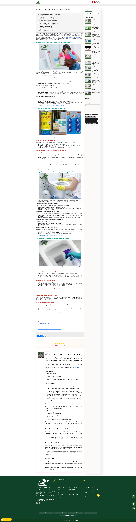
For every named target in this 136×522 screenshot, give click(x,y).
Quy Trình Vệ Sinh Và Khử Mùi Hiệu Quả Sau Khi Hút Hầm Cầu (53, 105)
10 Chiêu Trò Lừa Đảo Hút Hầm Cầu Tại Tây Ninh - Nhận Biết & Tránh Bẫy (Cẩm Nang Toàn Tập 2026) (96, 50)
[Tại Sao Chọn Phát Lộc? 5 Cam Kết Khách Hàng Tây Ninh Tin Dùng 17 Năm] (88, 28)
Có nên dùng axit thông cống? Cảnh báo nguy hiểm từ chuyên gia (95, 57)
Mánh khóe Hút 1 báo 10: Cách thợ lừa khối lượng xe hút (96, 93)
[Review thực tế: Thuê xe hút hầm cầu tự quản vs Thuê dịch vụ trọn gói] (88, 86)
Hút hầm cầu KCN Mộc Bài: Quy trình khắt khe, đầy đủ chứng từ (95, 69)
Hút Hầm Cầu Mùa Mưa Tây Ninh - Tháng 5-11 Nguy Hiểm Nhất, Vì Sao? (96, 36)
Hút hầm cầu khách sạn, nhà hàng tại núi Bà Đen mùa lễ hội (96, 81)
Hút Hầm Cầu (63, 2)
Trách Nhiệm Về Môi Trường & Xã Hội (75, 495)
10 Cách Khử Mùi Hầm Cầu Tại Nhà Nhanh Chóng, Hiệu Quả (53, 235)
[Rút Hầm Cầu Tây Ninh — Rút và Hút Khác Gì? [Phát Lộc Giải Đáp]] (88, 41)
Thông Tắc (69, 2)
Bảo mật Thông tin (72, 489)
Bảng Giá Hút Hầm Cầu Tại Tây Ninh (91, 114)
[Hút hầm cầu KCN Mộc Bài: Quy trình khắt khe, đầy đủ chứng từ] (88, 68)
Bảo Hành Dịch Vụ (72, 491)
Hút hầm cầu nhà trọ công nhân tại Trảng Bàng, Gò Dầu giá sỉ (96, 76)
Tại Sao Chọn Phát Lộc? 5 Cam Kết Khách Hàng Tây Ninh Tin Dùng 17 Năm (96, 29)
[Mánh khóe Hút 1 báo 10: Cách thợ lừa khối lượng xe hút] (88, 93)
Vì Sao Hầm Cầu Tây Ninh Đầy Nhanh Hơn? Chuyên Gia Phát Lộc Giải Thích (96, 22)
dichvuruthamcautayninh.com (47, 323)
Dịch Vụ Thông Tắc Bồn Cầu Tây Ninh (91, 118)
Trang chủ (46, 2)
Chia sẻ (81, 2)
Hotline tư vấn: (6, 520)
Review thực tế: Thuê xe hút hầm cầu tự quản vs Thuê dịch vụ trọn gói (96, 87)
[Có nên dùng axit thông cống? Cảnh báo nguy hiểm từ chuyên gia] (88, 56)
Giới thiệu (52, 2)
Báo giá (133, 497)
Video (85, 2)
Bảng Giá (57, 2)
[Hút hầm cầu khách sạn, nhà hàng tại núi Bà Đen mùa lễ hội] (88, 80)
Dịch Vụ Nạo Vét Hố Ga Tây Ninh (90, 121)
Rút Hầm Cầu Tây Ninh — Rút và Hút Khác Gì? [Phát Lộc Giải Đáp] (96, 42)
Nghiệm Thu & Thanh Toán (73, 494)
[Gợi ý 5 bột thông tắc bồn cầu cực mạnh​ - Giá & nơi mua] (88, 63)
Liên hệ (89, 2)
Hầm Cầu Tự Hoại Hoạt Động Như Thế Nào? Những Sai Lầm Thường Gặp (51, 327)
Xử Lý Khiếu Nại (71, 492)
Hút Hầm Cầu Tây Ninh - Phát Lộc (73, 37)
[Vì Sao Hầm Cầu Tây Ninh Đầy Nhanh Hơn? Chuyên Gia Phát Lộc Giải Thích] (88, 21)
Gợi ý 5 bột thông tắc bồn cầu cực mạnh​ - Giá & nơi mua (96, 63)
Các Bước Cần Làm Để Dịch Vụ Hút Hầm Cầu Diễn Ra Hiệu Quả (49, 329)
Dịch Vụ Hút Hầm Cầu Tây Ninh (90, 116)
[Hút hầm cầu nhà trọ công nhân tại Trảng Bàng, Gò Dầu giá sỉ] (88, 75)
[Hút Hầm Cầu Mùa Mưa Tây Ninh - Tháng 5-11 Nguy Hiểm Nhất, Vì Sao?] (88, 34)
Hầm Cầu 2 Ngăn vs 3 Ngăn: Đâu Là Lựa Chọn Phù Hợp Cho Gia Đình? (51, 328)
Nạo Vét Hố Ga (75, 2)
